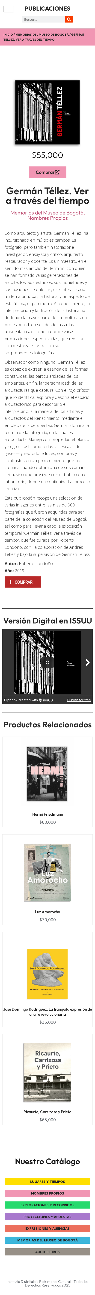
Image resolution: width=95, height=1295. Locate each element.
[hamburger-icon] (8, 9)
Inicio (8, 34)
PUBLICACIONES (47, 8)
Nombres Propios (47, 217)
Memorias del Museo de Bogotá (42, 34)
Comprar (45, 172)
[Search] (69, 19)
